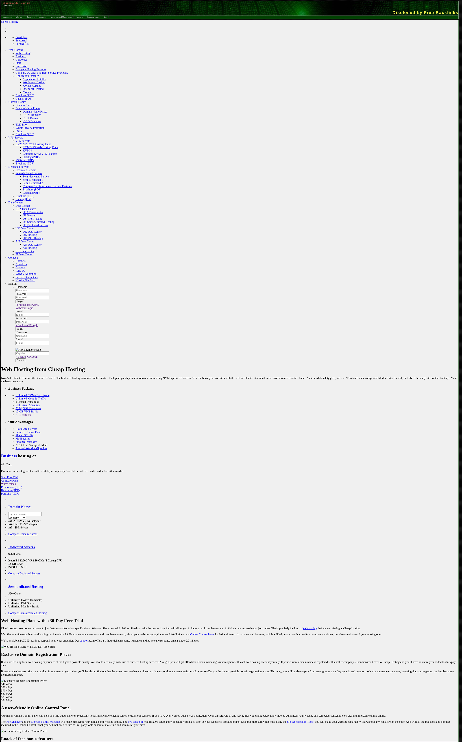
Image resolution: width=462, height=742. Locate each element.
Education (7, 17)
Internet (19, 17)
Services (43, 17)
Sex (105, 17)
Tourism (79, 17)
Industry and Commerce (61, 17)
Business (31, 17)
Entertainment (93, 17)
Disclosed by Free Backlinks (425, 12)
